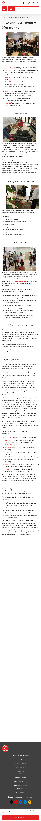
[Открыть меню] (4, 8)
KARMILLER (9, 70)
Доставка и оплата (21, 764)
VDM (6, 87)
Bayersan (8, 91)
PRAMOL (8, 103)
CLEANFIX (8, 68)
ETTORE (7, 98)
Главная (4, 17)
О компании (20, 771)
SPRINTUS (8, 82)
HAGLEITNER (9, 469)
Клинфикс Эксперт (21, 760)
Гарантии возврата (20, 778)
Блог (20, 774)
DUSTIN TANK (9, 77)
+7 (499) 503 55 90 (20, 789)
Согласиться (20, 817)
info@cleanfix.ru (20, 792)
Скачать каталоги (18, 781)
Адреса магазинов (20, 768)
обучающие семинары (19, 281)
